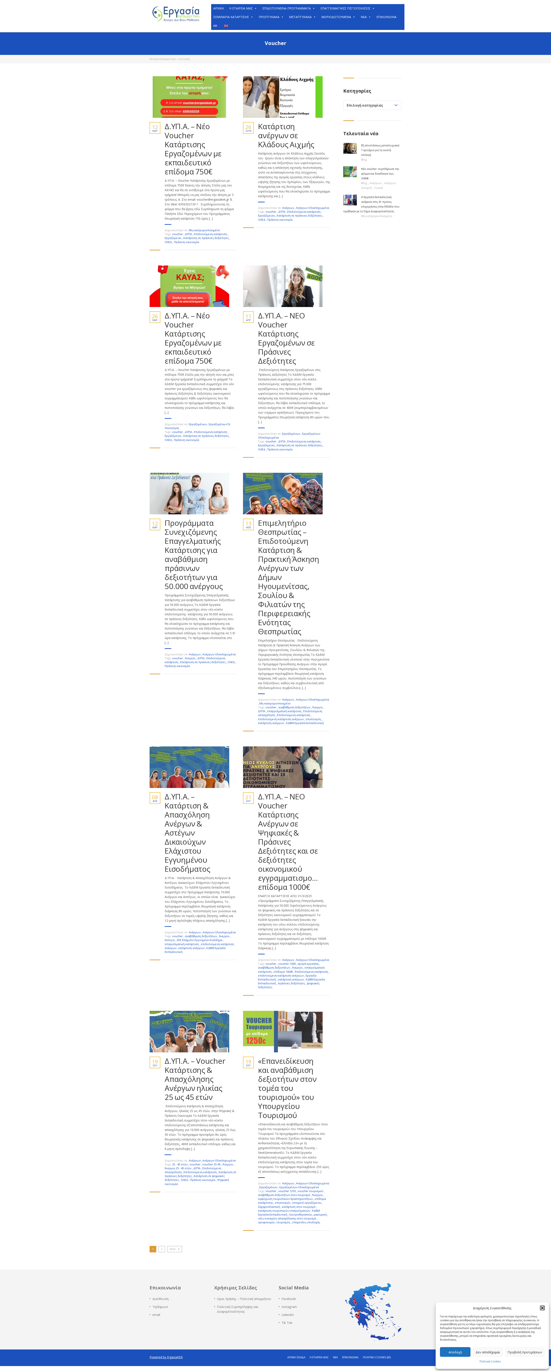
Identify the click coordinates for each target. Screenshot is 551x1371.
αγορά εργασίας (308, 964)
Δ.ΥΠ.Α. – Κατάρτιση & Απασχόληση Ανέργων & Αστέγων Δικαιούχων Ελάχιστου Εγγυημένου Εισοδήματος (187, 832)
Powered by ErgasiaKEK (166, 1357)
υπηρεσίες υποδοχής (306, 1222)
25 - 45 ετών (180, 1164)
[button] (542, 1308)
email (156, 1314)
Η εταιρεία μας (319, 1357)
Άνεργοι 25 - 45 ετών (178, 1168)
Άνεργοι (190, 658)
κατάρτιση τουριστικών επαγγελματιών (284, 1211)
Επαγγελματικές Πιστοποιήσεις (345, 8)
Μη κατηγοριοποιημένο (204, 230)
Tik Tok (287, 1322)
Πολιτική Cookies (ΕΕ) (377, 1357)
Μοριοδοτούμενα (336, 17)
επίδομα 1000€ (284, 972)
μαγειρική (320, 1214)
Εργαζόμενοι (173, 238)
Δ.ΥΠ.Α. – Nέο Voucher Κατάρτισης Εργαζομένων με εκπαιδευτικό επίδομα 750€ (193, 149)
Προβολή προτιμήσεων (525, 1352)
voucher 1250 (287, 1191)
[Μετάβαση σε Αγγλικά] (227, 25)
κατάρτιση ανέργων (271, 723)
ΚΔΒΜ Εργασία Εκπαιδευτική (305, 723)
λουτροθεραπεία (300, 1214)
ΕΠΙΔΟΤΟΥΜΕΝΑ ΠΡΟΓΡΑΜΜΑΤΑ (286, 8)
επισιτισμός (314, 719)
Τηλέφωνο (160, 1306)
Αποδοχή (455, 1352)
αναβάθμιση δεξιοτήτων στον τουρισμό (284, 1195)
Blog (364, 159)
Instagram (289, 1306)
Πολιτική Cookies (490, 1361)
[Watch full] (189, 97)
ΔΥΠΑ (189, 234)
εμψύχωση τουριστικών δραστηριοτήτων (285, 1199)
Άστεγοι (170, 940)
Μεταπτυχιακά (300, 17)
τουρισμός (283, 1222)
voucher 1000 (287, 964)
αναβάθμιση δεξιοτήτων (294, 707)
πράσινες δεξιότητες (292, 983)
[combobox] (372, 105)
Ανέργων (288, 208)
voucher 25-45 (211, 1164)
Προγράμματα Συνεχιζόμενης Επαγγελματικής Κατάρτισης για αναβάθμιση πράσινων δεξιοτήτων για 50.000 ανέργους (194, 554)
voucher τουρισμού (311, 1191)
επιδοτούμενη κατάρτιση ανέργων (281, 719)
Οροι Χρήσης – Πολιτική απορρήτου (244, 1299)
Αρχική (218, 8)
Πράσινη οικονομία (186, 242)
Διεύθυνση (160, 1299)
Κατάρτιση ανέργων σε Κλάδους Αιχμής (286, 135)
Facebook (289, 1299)
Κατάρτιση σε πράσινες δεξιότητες (206, 238)
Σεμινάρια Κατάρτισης (231, 17)
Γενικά (378, 188)
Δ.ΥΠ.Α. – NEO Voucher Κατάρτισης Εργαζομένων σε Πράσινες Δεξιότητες (286, 338)
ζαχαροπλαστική (269, 1207)
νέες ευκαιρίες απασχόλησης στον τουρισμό (287, 1218)
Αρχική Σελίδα (296, 1357)
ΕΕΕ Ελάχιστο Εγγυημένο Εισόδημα (200, 940)
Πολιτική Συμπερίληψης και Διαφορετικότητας (237, 1309)
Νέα (364, 17)
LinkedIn (288, 1314)
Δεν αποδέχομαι (488, 1352)
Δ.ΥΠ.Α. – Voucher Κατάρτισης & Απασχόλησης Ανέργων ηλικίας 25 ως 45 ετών (195, 1079)
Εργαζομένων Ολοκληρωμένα (299, 1187)
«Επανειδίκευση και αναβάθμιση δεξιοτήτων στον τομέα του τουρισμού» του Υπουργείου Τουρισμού (287, 1088)
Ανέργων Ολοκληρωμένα (312, 208)
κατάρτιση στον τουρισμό (299, 1207)
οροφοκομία (266, 1222)
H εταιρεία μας (241, 8)
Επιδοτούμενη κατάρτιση (211, 234)
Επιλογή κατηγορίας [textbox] (365, 105)
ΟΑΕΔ (169, 242)
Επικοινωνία (386, 17)
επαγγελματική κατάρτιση (284, 711)
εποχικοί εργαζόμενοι (307, 1203)
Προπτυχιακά (269, 17)
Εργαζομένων (198, 424)
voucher (178, 234)
